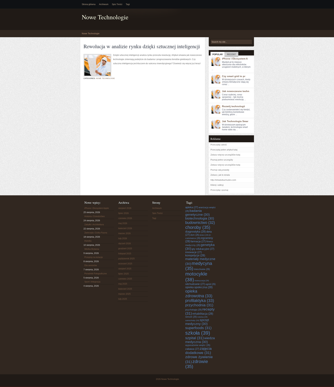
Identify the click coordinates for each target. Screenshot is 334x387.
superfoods (198, 328)
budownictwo (200, 222)
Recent (231, 54)
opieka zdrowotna (198, 293)
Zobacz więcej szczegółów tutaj (225, 155)
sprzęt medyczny (197, 322)
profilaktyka (199, 300)
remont (191, 317)
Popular (217, 54)
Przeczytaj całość (218, 144)
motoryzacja (201, 281)
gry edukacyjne (203, 248)
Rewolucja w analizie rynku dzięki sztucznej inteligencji (142, 46)
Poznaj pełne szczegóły (221, 160)
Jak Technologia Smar (235, 121)
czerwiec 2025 (125, 279)
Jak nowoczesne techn (235, 91)
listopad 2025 (124, 253)
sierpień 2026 (124, 208)
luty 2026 (122, 238)
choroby (197, 227)
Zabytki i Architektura (94, 224)
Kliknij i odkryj (217, 185)
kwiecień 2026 (125, 228)
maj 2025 (122, 284)
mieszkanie (202, 269)
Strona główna (89, 4)
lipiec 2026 (123, 213)
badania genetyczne (197, 212)
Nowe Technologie (105, 17)
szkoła (197, 333)
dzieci (204, 235)
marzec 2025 (124, 294)
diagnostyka (195, 231)
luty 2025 (122, 299)
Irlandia (88, 241)
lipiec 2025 (123, 274)
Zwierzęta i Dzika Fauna (95, 233)
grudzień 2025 (125, 248)
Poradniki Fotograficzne (95, 273)
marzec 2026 (124, 233)
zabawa (192, 348)
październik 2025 (126, 258)
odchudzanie (195, 283)
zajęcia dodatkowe (198, 350)
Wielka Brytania (91, 249)
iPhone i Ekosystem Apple (96, 208)
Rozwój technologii (233, 106)
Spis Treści (117, 4)
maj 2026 (122, 223)
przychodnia (199, 305)
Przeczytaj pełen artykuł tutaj (223, 150)
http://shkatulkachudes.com (223, 180)
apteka (191, 207)
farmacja (198, 241)
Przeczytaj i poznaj (219, 190)
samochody (192, 320)
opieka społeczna (199, 287)
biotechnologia (199, 218)
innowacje (193, 252)
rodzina (202, 317)
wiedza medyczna (200, 340)
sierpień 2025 (124, 269)
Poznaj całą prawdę (219, 170)
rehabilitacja (202, 313)
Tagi (128, 4)
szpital (194, 338)
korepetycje (195, 255)
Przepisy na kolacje (93, 257)
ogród (210, 284)
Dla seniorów (90, 265)
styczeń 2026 (124, 243)
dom (194, 235)
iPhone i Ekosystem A (235, 58)
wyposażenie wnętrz (197, 345)
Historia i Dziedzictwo (94, 216)
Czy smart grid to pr (233, 76)
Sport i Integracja (92, 282)
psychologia (193, 309)
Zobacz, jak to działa (220, 175)
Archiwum (103, 4)
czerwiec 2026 (125, 218)
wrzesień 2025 (125, 263)
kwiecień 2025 (125, 289)
